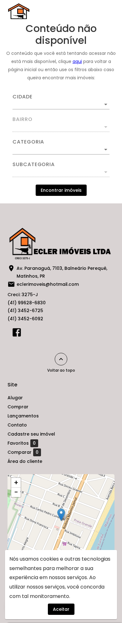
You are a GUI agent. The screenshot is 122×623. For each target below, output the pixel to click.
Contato (17, 425)
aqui (77, 61)
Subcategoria (34, 164)
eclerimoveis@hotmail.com (48, 284)
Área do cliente (25, 461)
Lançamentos (23, 416)
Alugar (15, 398)
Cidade (23, 96)
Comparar (23, 452)
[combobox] (61, 101)
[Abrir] (105, 104)
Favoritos (22, 443)
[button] (61, 149)
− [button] (16, 492)
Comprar (18, 407)
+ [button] (16, 482)
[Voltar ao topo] (61, 359)
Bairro (23, 119)
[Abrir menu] (104, 11)
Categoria (28, 141)
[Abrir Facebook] (16, 334)
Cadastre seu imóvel (31, 434)
